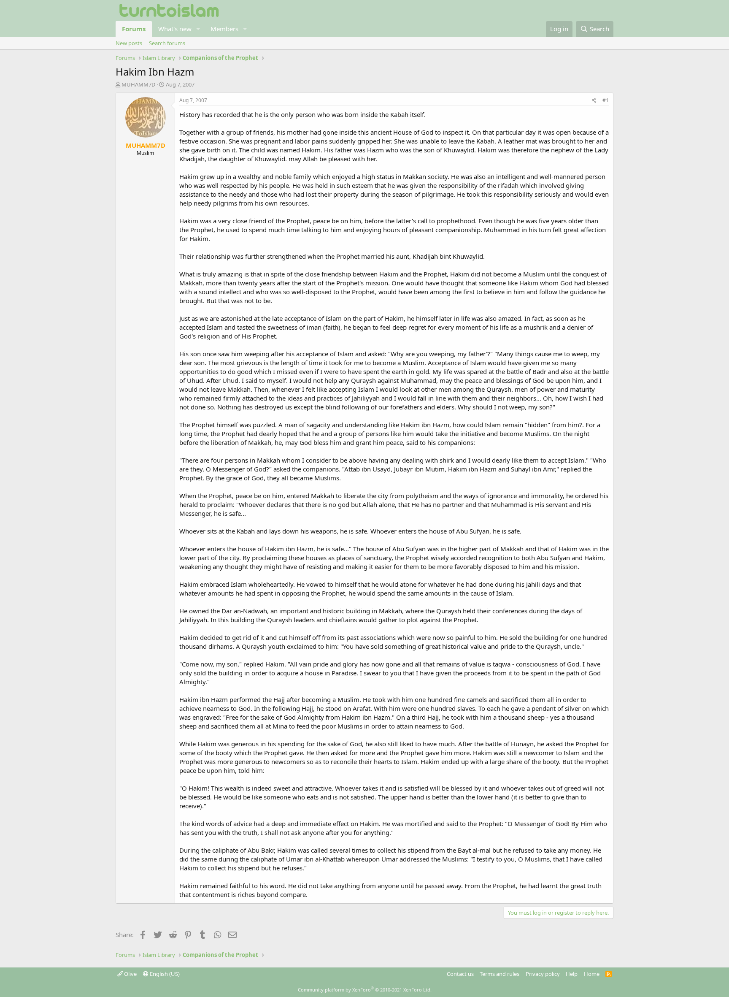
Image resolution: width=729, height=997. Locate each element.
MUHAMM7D (138, 84)
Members (224, 28)
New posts (129, 43)
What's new (175, 28)
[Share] (594, 101)
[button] (198, 29)
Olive (130, 974)
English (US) (164, 974)
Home (591, 974)
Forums (134, 28)
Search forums (167, 43)
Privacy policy (543, 974)
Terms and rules (499, 974)
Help (572, 974)
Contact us (460, 974)
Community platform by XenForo (365, 989)
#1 (605, 100)
